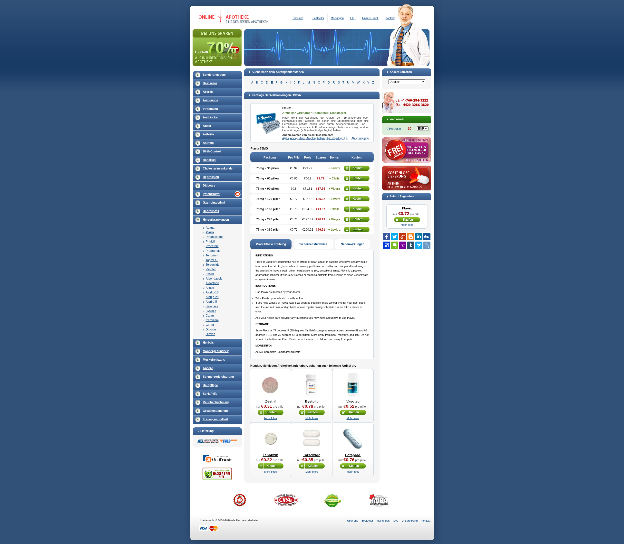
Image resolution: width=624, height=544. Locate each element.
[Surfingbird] (418, 245)
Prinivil (210, 241)
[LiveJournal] (426, 245)
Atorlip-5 (211, 301)
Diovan (210, 334)
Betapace (212, 306)
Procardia (212, 246)
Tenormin (212, 255)
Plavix (210, 232)
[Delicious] (386, 245)
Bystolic (211, 311)
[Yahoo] (402, 245)
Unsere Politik (370, 18)
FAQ (353, 18)
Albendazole (214, 278)
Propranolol (213, 251)
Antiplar (321, 138)
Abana (210, 227)
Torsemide (213, 264)
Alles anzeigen (360, 138)
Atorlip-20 (212, 297)
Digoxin (211, 329)
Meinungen (337, 18)
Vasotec (211, 269)
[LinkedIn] (418, 236)
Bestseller (318, 18)
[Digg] (426, 236)
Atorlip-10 (212, 292)
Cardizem (212, 320)
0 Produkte (394, 129)
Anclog (294, 138)
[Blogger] (410, 236)
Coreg (210, 325)
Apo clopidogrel (336, 138)
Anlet (302, 138)
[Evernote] (394, 245)
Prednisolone (215, 237)
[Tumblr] (410, 245)
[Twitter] (394, 236)
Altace (210, 288)
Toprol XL (212, 260)
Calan (210, 315)
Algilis (285, 138)
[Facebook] (386, 236)
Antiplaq (311, 138)
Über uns (297, 18)
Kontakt (390, 18)
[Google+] (402, 236)
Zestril (210, 274)
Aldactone (212, 283)
